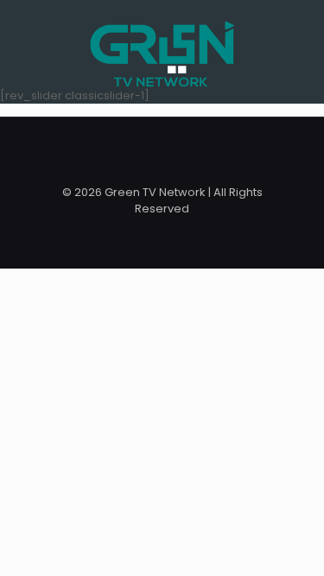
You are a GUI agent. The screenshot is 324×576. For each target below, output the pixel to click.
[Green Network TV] (162, 43)
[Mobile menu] (300, 34)
